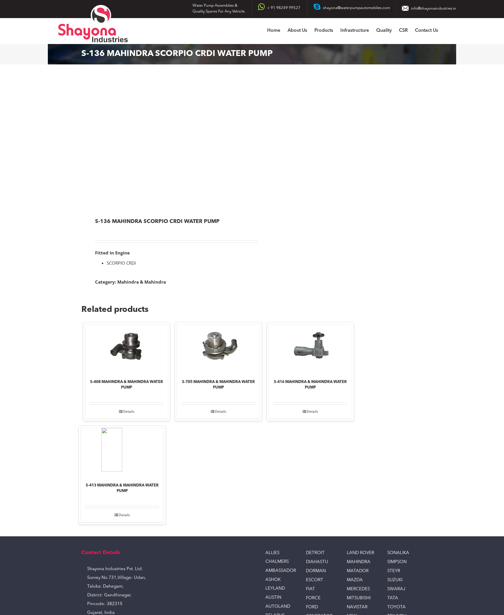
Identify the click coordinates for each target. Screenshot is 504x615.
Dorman (316, 571)
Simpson (397, 562)
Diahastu (317, 562)
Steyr (393, 571)
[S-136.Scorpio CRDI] (163, 141)
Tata (392, 598)
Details (128, 411)
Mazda (355, 580)
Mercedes (358, 589)
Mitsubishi (359, 598)
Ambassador (280, 571)
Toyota (396, 607)
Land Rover (360, 553)
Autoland (277, 607)
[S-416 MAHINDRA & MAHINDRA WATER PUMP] (310, 347)
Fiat (310, 589)
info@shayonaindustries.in (433, 8)
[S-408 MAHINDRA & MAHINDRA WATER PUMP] (126, 347)
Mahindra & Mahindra (141, 282)
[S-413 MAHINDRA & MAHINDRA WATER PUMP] (122, 451)
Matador (358, 571)
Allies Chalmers (277, 557)
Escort (314, 580)
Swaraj (396, 589)
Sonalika (398, 553)
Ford (312, 607)
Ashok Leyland (275, 584)
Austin (273, 597)
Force (313, 598)
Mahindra (358, 562)
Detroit (315, 553)
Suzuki (394, 580)
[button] (447, 31)
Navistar (357, 607)
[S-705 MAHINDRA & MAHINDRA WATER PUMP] (218, 347)
